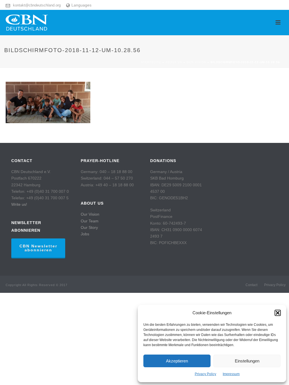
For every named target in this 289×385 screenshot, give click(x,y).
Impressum (231, 374)
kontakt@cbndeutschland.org (37, 5)
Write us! (19, 204)
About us (173, 62)
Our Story (89, 227)
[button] (278, 313)
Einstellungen (247, 361)
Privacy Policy (205, 374)
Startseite (151, 62)
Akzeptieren (177, 361)
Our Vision (90, 214)
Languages (81, 5)
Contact (251, 285)
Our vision (196, 62)
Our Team (89, 221)
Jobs (85, 234)
